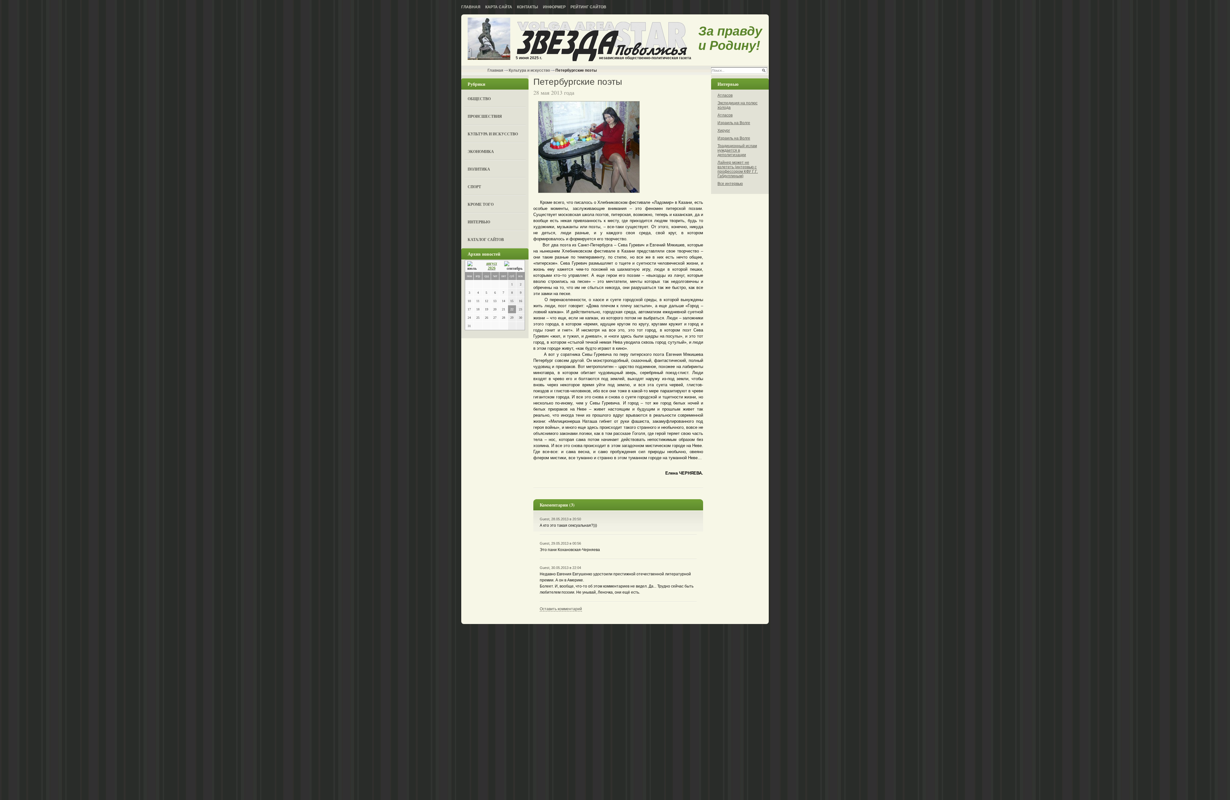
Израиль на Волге (734, 123)
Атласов (725, 95)
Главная (470, 7)
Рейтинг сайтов (588, 7)
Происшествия (485, 116)
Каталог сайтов (486, 239)
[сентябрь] (513, 266)
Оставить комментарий (561, 609)
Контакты (527, 7)
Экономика (481, 151)
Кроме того (481, 204)
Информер (554, 7)
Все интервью (730, 183)
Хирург (724, 130)
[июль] (473, 266)
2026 (492, 268)
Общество (479, 98)
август (491, 263)
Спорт (474, 186)
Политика (479, 169)
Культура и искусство (529, 70)
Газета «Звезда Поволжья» (489, 39)
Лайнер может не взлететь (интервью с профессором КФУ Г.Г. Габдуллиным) (738, 169)
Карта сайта (498, 7)
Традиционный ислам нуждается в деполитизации (737, 150)
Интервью (479, 222)
